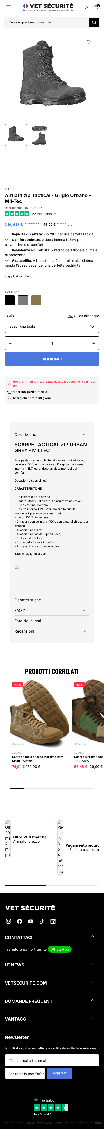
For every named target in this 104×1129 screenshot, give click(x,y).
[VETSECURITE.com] (52, 908)
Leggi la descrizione (18, 276)
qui (45, 480)
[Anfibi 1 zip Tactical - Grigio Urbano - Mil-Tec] (23, 300)
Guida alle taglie (86, 316)
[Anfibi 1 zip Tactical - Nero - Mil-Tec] (10, 300)
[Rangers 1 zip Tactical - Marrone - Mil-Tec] (36, 300)
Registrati (59, 1073)
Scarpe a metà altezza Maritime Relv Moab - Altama (37, 759)
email (24, 949)
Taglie (9, 315)
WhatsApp (59, 949)
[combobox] (26, 1073)
